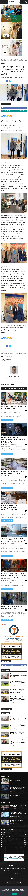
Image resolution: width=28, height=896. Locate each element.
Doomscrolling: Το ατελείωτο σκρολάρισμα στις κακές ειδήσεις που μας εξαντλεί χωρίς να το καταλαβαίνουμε (13, 440)
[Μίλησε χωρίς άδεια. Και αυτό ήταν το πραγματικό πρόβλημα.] (14, 598)
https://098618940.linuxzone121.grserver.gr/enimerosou (14, 378)
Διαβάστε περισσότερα (7, 419)
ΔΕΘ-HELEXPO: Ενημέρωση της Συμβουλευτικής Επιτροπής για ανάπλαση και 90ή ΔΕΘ (17, 691)
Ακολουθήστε (23, 110)
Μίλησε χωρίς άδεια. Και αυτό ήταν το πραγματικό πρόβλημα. (13, 607)
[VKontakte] (20, 882)
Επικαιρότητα (4, 469)
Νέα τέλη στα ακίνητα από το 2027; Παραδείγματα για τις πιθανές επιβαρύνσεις (12, 473)
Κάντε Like (23, 107)
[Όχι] (26, 891)
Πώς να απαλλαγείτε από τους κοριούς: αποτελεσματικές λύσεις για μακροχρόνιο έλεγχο (18, 675)
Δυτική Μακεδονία (8, 59)
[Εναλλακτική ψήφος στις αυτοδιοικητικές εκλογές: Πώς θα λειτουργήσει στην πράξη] (14, 497)
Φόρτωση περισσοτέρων (13, 705)
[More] (10, 116)
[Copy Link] (8, 116)
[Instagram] (17, 882)
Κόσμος (3, 571)
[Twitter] (10, 81)
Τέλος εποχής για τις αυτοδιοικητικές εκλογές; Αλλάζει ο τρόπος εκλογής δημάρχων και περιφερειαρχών (13, 539)
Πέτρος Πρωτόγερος (8, 77)
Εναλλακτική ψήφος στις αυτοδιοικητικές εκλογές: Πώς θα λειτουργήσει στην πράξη (12, 507)
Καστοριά (15, 59)
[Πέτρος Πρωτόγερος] (2, 77)
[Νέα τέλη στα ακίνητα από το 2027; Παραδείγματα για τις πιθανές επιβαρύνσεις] (14, 464)
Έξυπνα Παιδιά (4, 404)
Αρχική (2, 59)
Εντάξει (14, 894)
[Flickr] (14, 882)
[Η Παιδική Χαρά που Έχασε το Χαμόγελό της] (5, 822)
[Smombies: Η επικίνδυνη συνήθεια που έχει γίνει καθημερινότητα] (14, 398)
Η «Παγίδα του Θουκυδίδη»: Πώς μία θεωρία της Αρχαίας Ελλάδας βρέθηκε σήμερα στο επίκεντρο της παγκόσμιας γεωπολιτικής (13, 576)
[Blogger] (7, 882)
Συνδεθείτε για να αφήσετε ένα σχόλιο (14, 388)
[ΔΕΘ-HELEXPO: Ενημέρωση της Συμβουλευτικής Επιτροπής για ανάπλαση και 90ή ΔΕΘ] (5, 691)
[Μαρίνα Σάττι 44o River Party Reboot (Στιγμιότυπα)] (5, 807)
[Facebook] (7, 81)
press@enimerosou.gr (11, 873)
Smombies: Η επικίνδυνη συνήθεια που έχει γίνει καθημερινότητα (13, 407)
